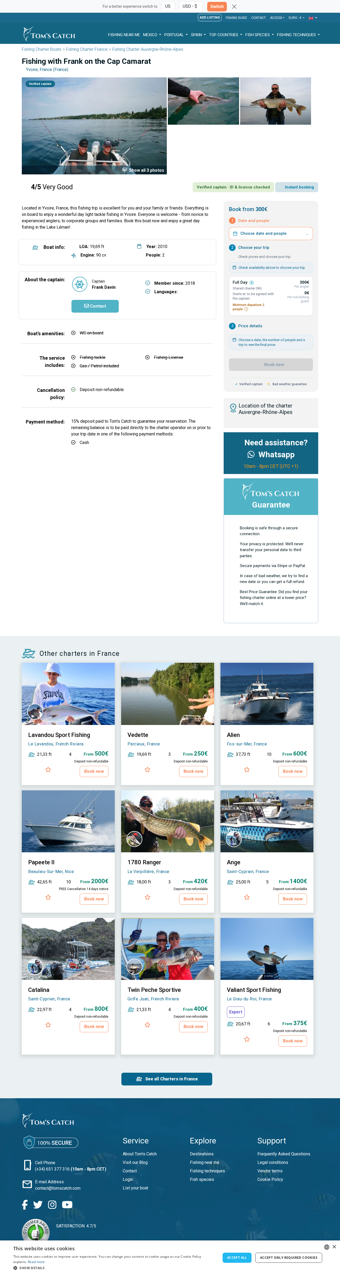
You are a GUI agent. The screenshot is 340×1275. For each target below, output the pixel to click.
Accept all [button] (237, 1257)
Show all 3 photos (143, 170)
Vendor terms (270, 1170)
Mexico (150, 34)
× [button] (334, 1247)
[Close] (234, 6)
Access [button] (276, 18)
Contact (258, 18)
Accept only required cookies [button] (288, 1257)
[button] (313, 18)
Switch (217, 6)
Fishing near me (204, 1162)
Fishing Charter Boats (41, 49)
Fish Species (258, 34)
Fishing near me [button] (124, 34)
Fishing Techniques (297, 34)
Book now (273, 364)
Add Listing (209, 17)
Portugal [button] (174, 34)
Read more (36, 1262)
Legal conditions (272, 1162)
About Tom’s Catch (140, 1153)
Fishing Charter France (87, 49)
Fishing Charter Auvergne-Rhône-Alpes (147, 49)
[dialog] (170, 1257)
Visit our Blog (135, 1162)
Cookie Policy (270, 1179)
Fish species (202, 1179)
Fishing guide (236, 18)
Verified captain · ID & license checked (233, 187)
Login (128, 1179)
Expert (235, 1011)
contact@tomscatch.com (57, 1188)
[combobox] (326, 1247)
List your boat (135, 1187)
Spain (197, 34)
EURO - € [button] (295, 18)
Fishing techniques (207, 1170)
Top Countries (224, 34)
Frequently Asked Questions (283, 1153)
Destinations (202, 1153)
